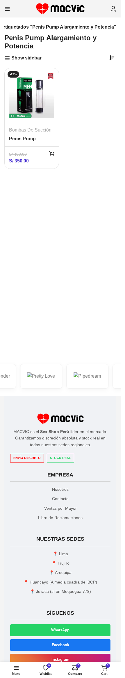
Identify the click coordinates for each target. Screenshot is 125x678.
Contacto (60, 498)
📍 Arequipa (60, 572)
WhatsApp (60, 630)
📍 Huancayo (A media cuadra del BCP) (60, 582)
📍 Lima (60, 553)
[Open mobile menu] (7, 9)
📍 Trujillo (60, 563)
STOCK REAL (60, 458)
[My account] (113, 9)
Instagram (60, 659)
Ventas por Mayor (60, 508)
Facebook (60, 645)
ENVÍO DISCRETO (27, 458)
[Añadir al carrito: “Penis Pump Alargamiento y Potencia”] (51, 153)
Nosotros (60, 489)
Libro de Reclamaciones (60, 517)
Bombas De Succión (30, 129)
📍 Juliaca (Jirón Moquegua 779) (60, 591)
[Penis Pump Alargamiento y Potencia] (32, 95)
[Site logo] (60, 8)
